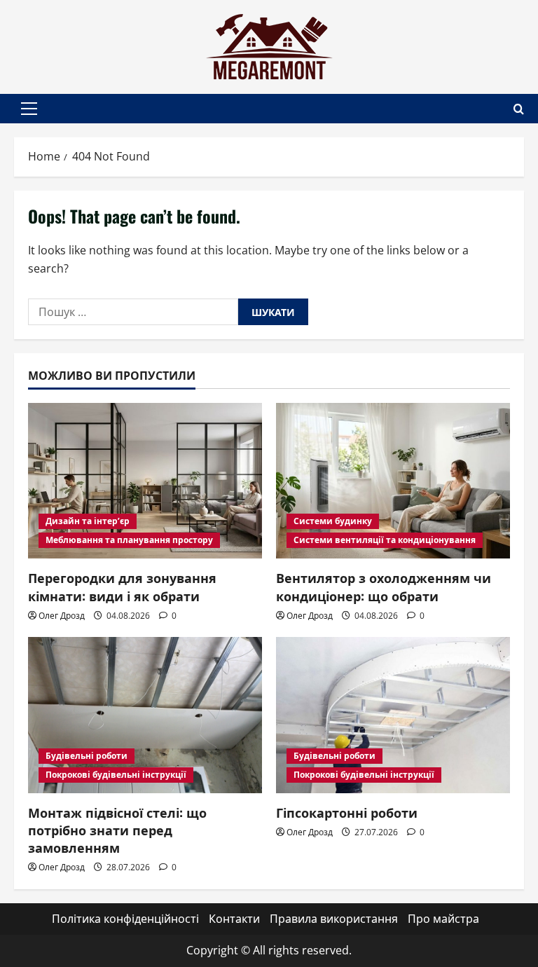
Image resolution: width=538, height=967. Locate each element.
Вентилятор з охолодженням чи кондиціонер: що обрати (383, 586)
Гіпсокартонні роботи (347, 812)
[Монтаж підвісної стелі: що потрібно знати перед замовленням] (145, 715)
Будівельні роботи (86, 756)
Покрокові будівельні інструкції (116, 775)
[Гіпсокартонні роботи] (393, 715)
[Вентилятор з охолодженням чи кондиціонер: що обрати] (393, 481)
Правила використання (334, 918)
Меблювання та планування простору (129, 540)
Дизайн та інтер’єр (88, 521)
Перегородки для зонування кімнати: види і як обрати (122, 586)
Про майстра (443, 918)
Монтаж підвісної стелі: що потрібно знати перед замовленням (117, 829)
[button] (29, 108)
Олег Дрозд (62, 616)
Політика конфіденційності (125, 918)
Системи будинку (333, 521)
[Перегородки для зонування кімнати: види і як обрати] (145, 481)
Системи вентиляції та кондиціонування (385, 540)
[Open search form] (518, 109)
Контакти (234, 918)
